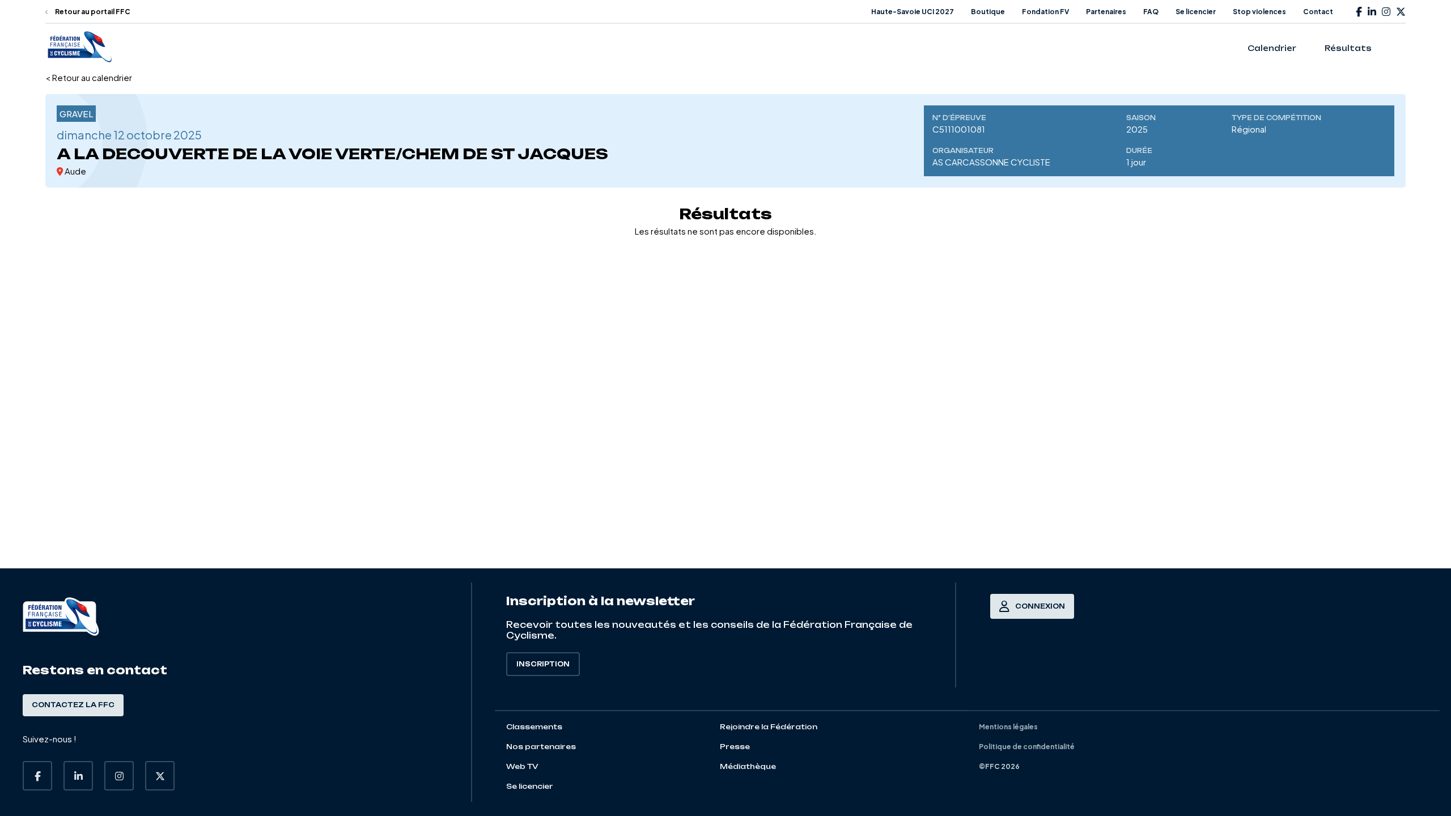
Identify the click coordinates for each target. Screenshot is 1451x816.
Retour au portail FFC (92, 11)
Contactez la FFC (73, 705)
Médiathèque (748, 766)
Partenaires (1106, 11)
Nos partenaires (541, 746)
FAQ (1151, 11)
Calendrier (1272, 48)
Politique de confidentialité (1027, 746)
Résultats (1348, 48)
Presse (735, 746)
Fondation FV (1045, 11)
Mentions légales (1008, 726)
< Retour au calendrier (88, 77)
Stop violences (1259, 11)
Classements (534, 726)
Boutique (988, 11)
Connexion (1040, 606)
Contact (1318, 11)
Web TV (522, 766)
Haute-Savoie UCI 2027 (912, 11)
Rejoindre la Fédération (768, 726)
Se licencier (1196, 11)
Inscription (543, 664)
